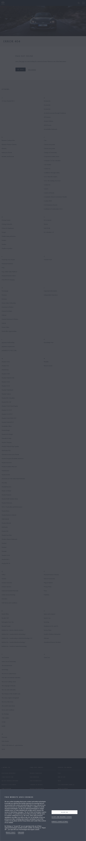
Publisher (21, 832)
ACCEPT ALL (64, 812)
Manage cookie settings (60, 821)
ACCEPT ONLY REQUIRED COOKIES (62, 816)
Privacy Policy (10, 832)
